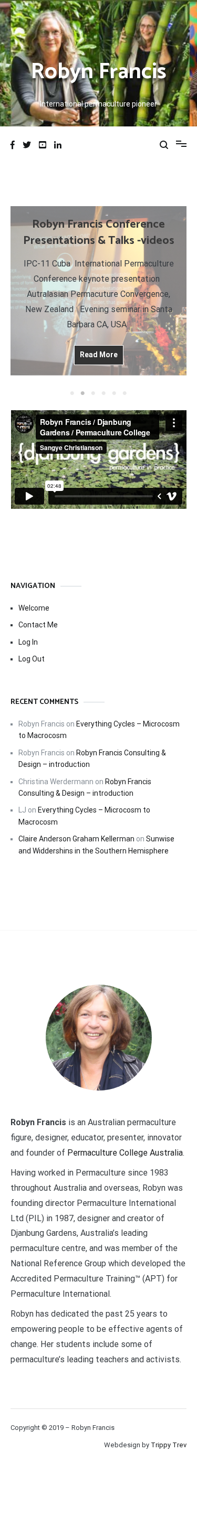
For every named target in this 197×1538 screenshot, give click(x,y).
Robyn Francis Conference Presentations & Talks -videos (98, 232)
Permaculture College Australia (125, 1153)
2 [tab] (83, 393)
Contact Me (38, 625)
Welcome (33, 608)
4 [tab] (104, 393)
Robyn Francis (98, 72)
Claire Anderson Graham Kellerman (76, 839)
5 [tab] (114, 393)
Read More (99, 354)
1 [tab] (72, 393)
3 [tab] (93, 393)
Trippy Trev (168, 1445)
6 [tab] (125, 393)
